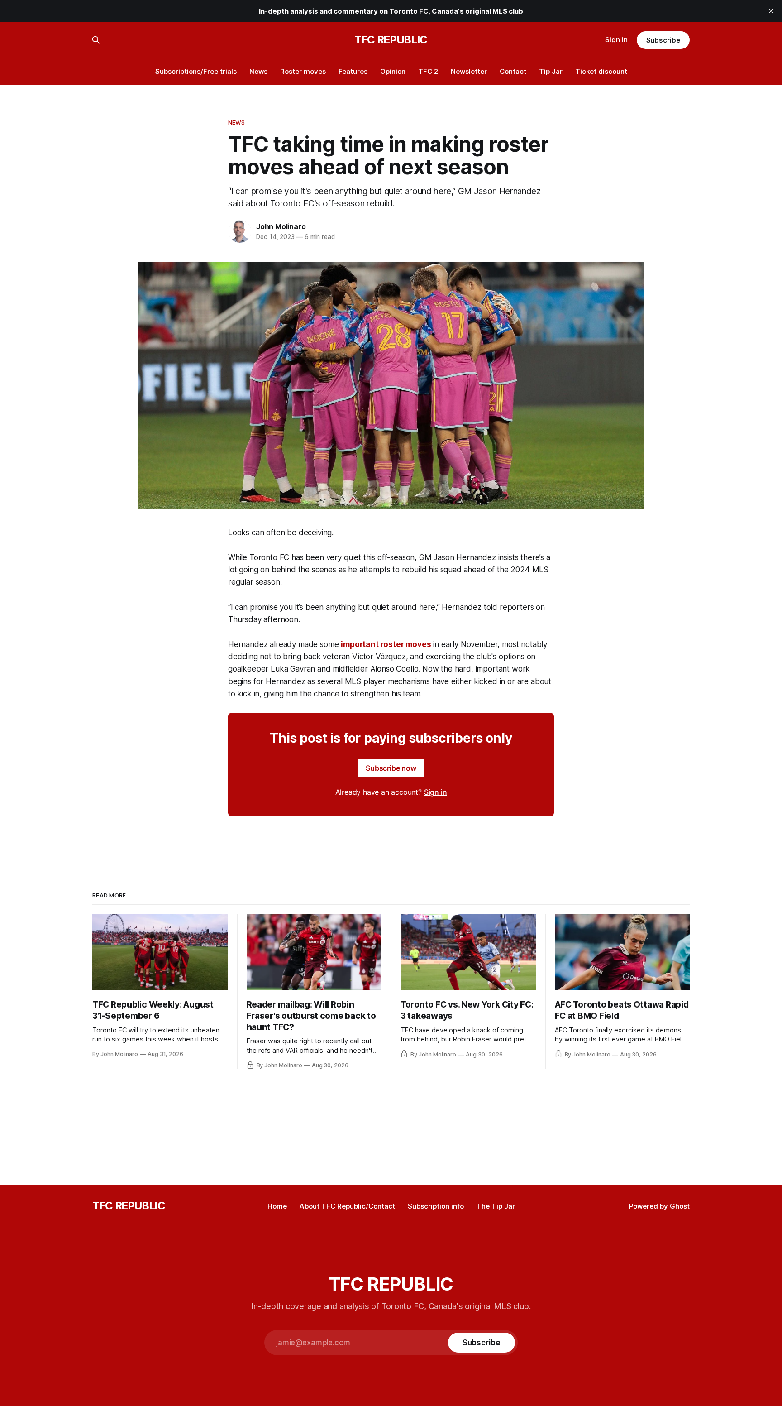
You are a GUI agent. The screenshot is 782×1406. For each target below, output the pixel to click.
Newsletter (469, 71)
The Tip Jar (496, 1206)
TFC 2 (428, 71)
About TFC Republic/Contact (347, 1206)
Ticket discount (601, 71)
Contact (513, 71)
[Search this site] (95, 40)
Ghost (680, 1206)
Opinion (392, 71)
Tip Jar (551, 71)
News (258, 71)
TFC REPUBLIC (391, 39)
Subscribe (663, 40)
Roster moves (303, 71)
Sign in (616, 39)
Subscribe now (391, 768)
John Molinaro (280, 226)
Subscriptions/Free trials (196, 71)
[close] (771, 11)
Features (353, 71)
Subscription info (436, 1206)
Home (277, 1206)
